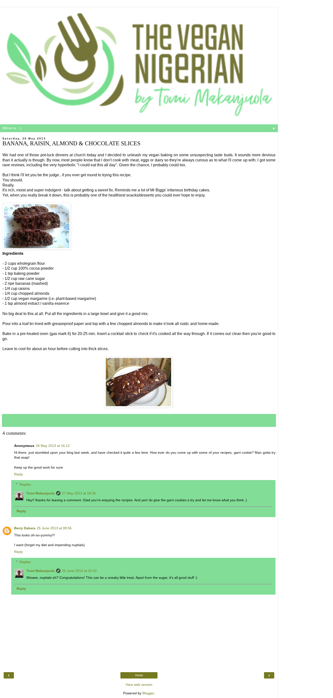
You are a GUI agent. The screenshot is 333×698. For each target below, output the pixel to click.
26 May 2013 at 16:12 (53, 446)
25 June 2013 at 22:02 (79, 571)
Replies (25, 484)
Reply (18, 474)
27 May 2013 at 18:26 (79, 493)
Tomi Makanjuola (40, 493)
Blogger (148, 693)
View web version (139, 685)
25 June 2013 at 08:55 (54, 528)
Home (139, 675)
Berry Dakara (24, 528)
